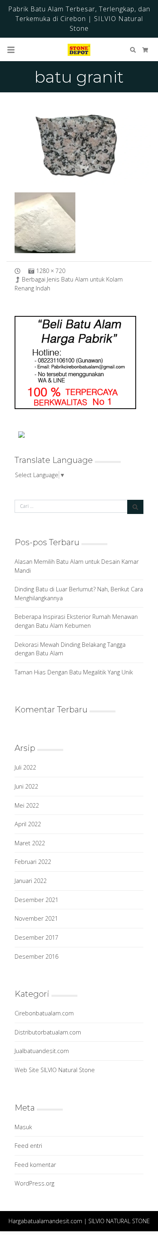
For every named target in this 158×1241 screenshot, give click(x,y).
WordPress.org (34, 1183)
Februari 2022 (33, 862)
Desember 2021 (36, 900)
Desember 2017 (36, 937)
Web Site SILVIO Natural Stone (55, 1070)
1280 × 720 (50, 271)
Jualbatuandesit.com (42, 1051)
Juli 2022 (25, 767)
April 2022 (28, 824)
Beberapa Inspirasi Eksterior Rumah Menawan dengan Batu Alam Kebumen (76, 621)
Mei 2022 (27, 805)
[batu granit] (79, 143)
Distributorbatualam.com (48, 1032)
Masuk (23, 1127)
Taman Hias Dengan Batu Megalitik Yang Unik (74, 672)
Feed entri (28, 1145)
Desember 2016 (36, 956)
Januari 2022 (31, 881)
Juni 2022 (26, 786)
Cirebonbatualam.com (44, 1013)
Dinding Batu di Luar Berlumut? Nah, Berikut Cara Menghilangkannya (79, 593)
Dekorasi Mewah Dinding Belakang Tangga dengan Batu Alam (70, 649)
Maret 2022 (30, 843)
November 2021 (36, 918)
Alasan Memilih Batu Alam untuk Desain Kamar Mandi (77, 566)
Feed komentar (35, 1165)
